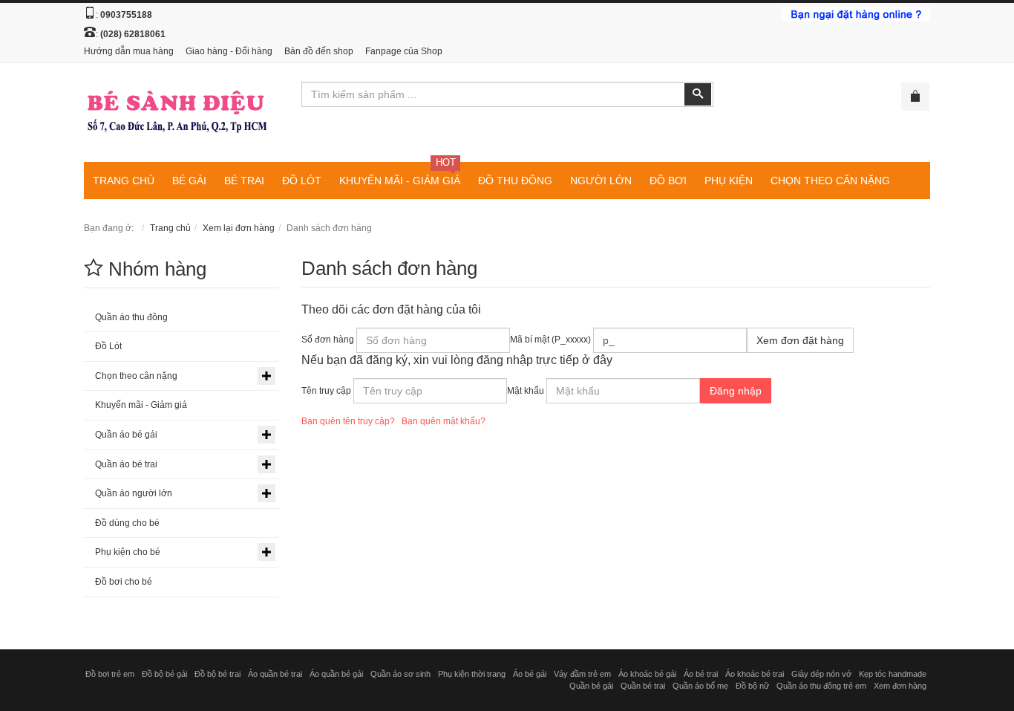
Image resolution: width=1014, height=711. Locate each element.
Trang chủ (170, 228)
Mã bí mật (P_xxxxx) (550, 339)
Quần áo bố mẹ (700, 685)
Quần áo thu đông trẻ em (821, 685)
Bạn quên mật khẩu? (443, 421)
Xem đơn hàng (900, 685)
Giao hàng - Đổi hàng (229, 51)
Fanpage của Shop (403, 51)
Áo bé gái (529, 673)
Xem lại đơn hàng (239, 228)
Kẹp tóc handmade (892, 673)
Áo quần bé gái (336, 673)
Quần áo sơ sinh (400, 673)
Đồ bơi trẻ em (109, 673)
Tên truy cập (326, 391)
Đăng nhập (736, 391)
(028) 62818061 (133, 34)
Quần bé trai (643, 685)
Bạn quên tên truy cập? (348, 421)
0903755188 (126, 15)
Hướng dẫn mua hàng (129, 51)
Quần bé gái (591, 685)
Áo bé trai (701, 673)
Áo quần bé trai (275, 673)
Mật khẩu (525, 391)
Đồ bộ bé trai (217, 673)
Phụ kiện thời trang (472, 673)
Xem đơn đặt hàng (800, 340)
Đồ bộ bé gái (164, 673)
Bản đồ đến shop (318, 51)
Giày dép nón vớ (821, 673)
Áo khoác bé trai (754, 673)
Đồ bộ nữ (752, 685)
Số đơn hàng (327, 339)
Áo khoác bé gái (647, 673)
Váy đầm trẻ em (582, 673)
